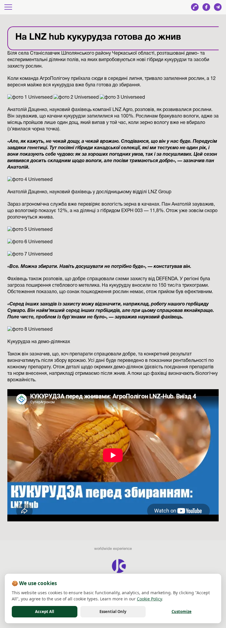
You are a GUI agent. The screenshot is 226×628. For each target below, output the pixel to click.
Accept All (44, 611)
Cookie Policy (149, 599)
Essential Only (112, 611)
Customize (182, 611)
